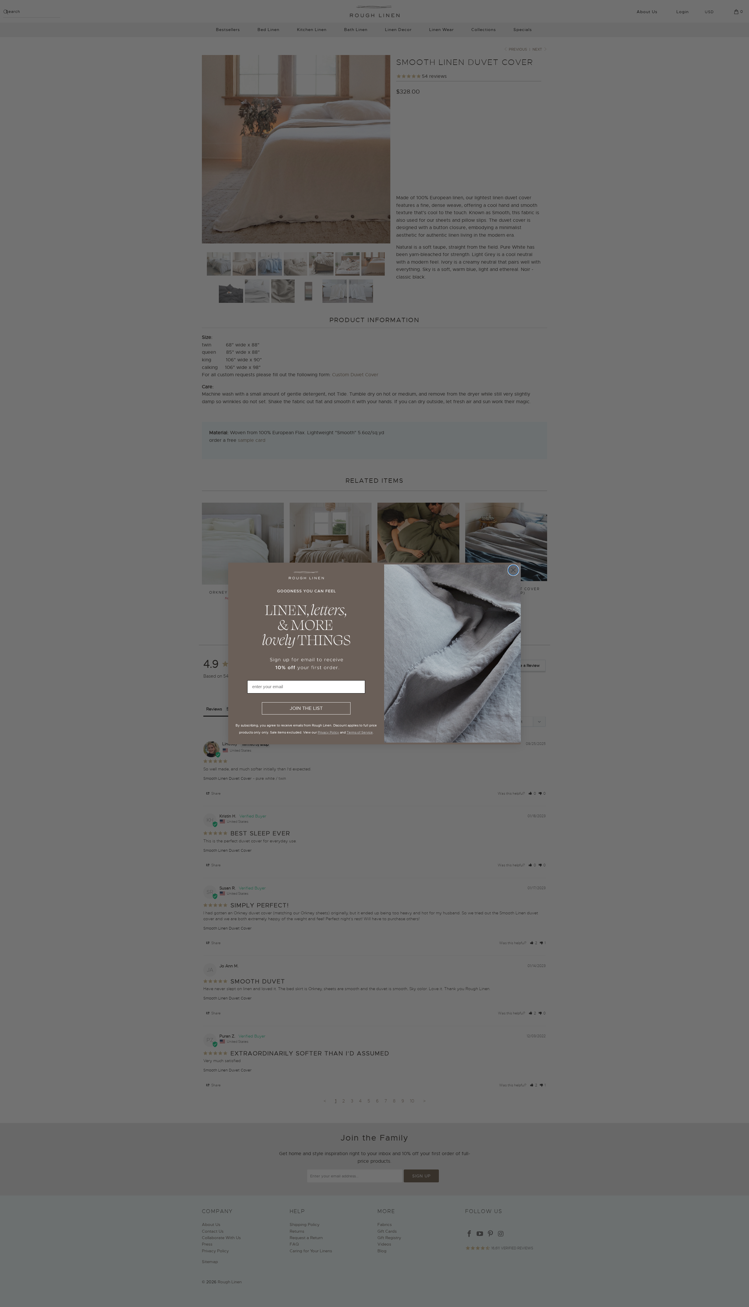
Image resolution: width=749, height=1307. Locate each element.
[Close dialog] (513, 570)
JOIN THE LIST (306, 708)
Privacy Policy (328, 732)
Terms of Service (360, 732)
